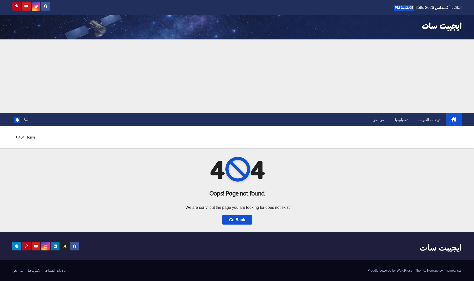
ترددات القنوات (429, 120)
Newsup (432, 270)
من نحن (378, 120)
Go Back (237, 220)
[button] (26, 120)
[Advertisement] (237, 76)
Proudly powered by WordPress (391, 270)
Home (30, 137)
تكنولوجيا (401, 120)
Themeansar (453, 270)
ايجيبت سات (442, 26)
